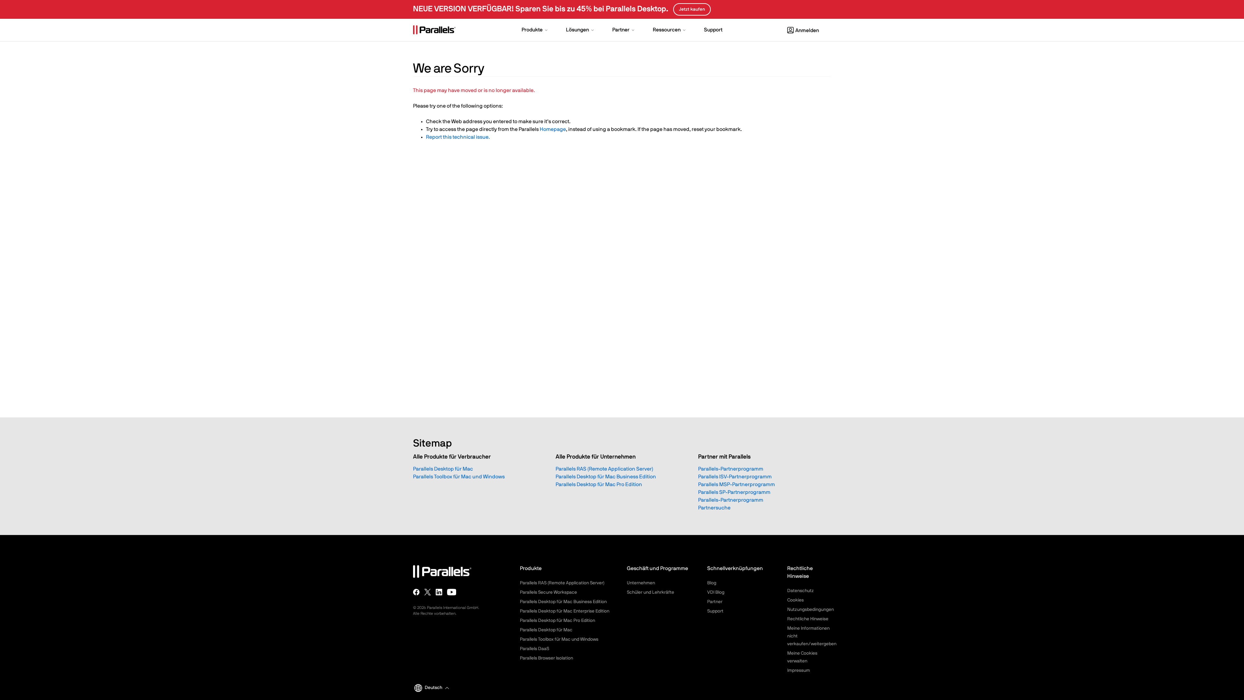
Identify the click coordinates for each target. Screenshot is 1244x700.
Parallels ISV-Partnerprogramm (735, 476)
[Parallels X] (427, 592)
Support (715, 611)
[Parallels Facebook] (416, 592)
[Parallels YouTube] (451, 592)
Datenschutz (800, 591)
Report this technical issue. (458, 137)
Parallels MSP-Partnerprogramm (736, 484)
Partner (714, 602)
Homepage (553, 129)
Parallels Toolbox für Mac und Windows (459, 476)
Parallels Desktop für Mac (443, 469)
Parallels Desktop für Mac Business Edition (606, 476)
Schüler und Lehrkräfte (650, 592)
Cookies (795, 600)
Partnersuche (714, 507)
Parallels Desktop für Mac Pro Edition (599, 484)
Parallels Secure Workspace (548, 592)
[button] (535, 30)
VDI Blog (715, 592)
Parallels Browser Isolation (546, 658)
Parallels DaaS (534, 649)
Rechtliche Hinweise (807, 619)
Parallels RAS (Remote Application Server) (604, 469)
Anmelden (807, 30)
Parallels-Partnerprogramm (730, 469)
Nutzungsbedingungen (810, 609)
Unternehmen (641, 583)
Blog (711, 583)
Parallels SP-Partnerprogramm (734, 492)
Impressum (798, 670)
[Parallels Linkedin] (439, 592)
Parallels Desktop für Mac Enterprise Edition (564, 611)
